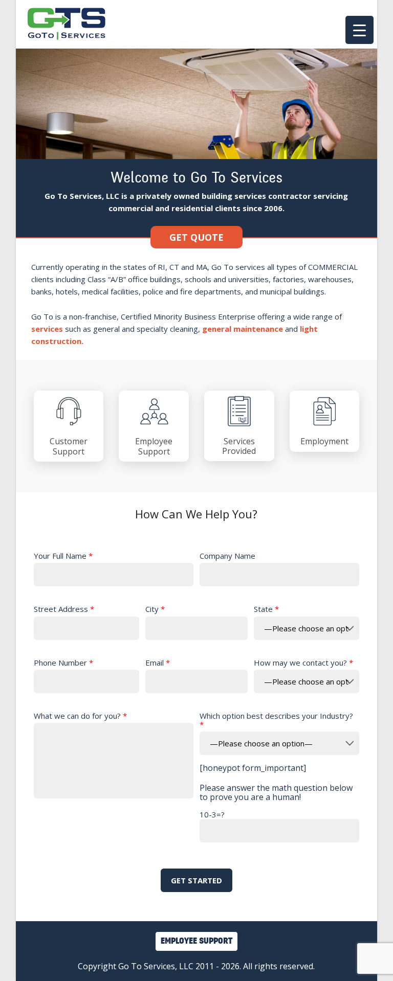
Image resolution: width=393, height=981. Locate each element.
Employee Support (196, 941)
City (155, 609)
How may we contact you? (303, 662)
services (47, 329)
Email (157, 662)
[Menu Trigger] (359, 30)
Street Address (64, 609)
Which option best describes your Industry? (276, 720)
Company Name (227, 556)
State (266, 609)
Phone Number (63, 662)
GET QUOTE (196, 237)
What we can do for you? (80, 716)
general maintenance (242, 329)
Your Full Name (63, 556)
